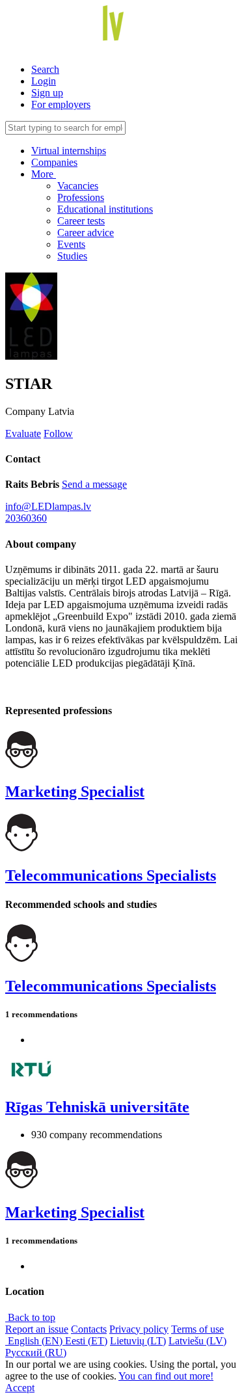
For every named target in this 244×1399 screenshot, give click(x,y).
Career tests (81, 220)
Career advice (85, 232)
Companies (54, 162)
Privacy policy (139, 1329)
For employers (60, 104)
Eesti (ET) (86, 1340)
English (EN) (35, 1340)
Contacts (89, 1329)
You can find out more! (165, 1375)
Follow (58, 433)
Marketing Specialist (74, 791)
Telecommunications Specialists (110, 875)
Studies (72, 255)
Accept (19, 1387)
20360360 (26, 518)
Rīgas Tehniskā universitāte (97, 1107)
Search (45, 69)
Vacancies (77, 185)
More (43, 174)
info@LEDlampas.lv (48, 506)
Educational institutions (105, 209)
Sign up (47, 92)
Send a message (94, 484)
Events (71, 244)
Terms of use (197, 1329)
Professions (80, 197)
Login (43, 81)
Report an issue (36, 1329)
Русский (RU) (35, 1352)
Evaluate (23, 433)
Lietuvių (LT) (138, 1340)
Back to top (30, 1317)
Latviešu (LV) (197, 1340)
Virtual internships (68, 150)
